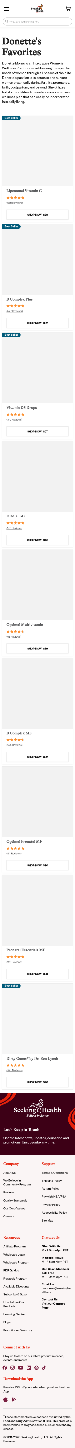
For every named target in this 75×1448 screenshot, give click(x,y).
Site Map (47, 1220)
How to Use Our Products (13, 1304)
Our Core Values (14, 1208)
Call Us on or (55, 1271)
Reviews (8, 1192)
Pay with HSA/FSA (54, 1196)
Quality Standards (15, 1200)
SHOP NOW (37, 214)
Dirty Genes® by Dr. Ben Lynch (32, 1058)
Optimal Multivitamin (24, 625)
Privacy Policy (51, 1205)
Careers (8, 1216)
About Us (9, 1173)
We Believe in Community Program (17, 1182)
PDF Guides (11, 1270)
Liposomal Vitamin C (24, 191)
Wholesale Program (16, 1262)
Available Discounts (16, 1286)
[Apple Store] (5, 1399)
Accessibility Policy (54, 1212)
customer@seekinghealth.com (56, 1290)
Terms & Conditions (55, 1173)
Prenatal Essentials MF (25, 950)
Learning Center (14, 1314)
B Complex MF (19, 733)
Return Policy (50, 1188)
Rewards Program (15, 1278)
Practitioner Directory (17, 1330)
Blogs (7, 1322)
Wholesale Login (14, 1254)
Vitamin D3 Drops (21, 408)
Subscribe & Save (15, 1294)
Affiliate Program (14, 1246)
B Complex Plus (19, 299)
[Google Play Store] (14, 1399)
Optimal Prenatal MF (24, 841)
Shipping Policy (52, 1181)
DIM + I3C (15, 516)
